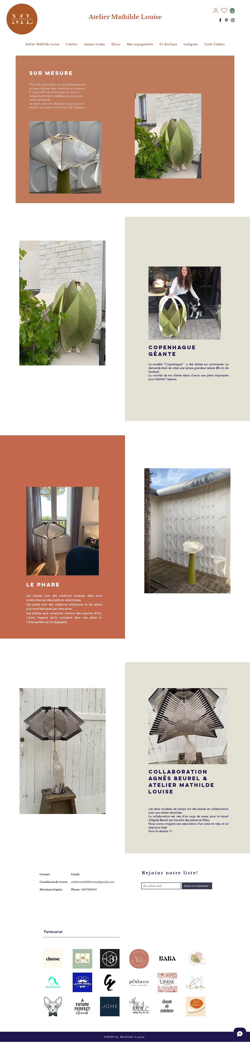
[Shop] (232, 10)
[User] (215, 10)
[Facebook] (220, 20)
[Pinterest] (226, 20)
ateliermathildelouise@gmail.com (52, 96)
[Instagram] (232, 20)
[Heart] (224, 10)
